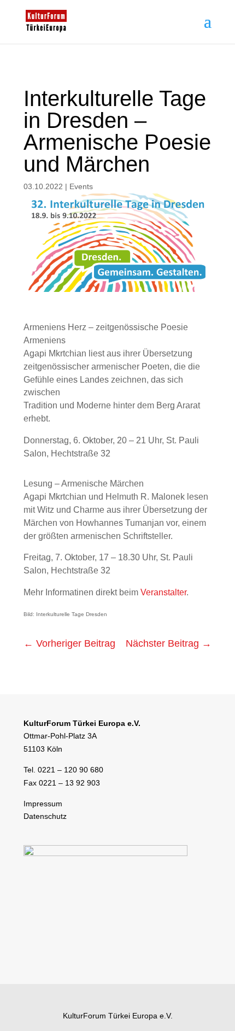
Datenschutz (45, 816)
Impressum (43, 803)
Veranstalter (163, 592)
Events (81, 186)
